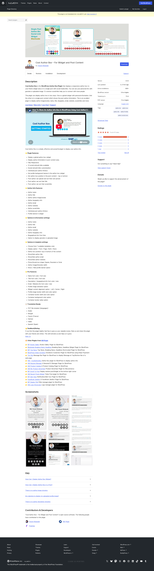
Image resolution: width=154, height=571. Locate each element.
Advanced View (103, 120)
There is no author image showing (36, 490)
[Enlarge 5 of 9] (67, 444)
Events (94, 547)
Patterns (37, 553)
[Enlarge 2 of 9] (44, 434)
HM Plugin (44, 340)
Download (124, 64)
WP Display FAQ (33, 382)
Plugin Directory (12, 9)
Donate (95, 550)
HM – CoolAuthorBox (35, 361)
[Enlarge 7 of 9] (90, 397)
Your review (101, 153)
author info (116, 111)
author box (125, 108)
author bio (118, 108)
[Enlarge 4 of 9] (67, 434)
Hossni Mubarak (43, 66)
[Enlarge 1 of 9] (44, 397)
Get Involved (96, 544)
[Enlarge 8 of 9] (90, 428)
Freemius (32, 526)
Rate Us (28, 336)
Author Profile (124, 111)
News (8, 547)
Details (29, 73)
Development (61, 73)
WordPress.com (125, 544)
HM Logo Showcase (34, 385)
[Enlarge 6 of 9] (67, 455)
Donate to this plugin (104, 186)
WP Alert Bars (32, 377)
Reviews (38, 73)
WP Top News (32, 350)
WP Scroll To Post (34, 371)
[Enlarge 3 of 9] (67, 397)
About (9, 544)
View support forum (104, 168)
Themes (37, 547)
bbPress (123, 550)
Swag (94, 553)
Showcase (38, 544)
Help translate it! (92, 14)
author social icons (123, 115)
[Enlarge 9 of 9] (90, 458)
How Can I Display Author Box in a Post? (38, 485)
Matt (122, 547)
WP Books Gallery (33, 345)
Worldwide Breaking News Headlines (40, 347)
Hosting (9, 550)
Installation (49, 73)
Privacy (9, 553)
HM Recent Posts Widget (36, 374)
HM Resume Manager (35, 363)
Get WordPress (146, 3)
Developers (67, 550)
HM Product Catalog (34, 366)
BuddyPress (124, 553)
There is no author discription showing (37, 502)
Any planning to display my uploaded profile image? (42, 496)
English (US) (125, 104)
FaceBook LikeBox (34, 379)
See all (126, 153)
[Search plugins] (26, 20)
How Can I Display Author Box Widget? (38, 479)
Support (126, 73)
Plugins (37, 550)
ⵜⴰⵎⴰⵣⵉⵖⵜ (27, 561)
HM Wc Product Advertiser (36, 369)
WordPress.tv (68, 553)
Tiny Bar (30, 355)
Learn (65, 544)
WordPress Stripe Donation (36, 353)
